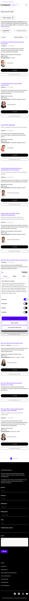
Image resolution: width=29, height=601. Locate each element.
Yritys (2, 519)
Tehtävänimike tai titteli (7, 528)
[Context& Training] (6, 4)
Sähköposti (4, 503)
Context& (7, 598)
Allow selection (14, 322)
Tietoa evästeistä (4, 579)
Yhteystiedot (3, 566)
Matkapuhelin (4, 511)
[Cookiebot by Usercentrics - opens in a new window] (21, 272)
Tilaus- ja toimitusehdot (6, 576)
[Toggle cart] (23, 4)
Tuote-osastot (7, 17)
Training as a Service (5, 26)
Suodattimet (5, 30)
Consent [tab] (5, 276)
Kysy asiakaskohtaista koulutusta (14, 74)
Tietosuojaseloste (4, 582)
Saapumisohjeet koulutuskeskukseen (9, 572)
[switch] (25, 304)
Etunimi (3, 487)
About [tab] (23, 276)
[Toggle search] (20, 4)
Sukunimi (3, 495)
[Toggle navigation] (26, 4)
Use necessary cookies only (14, 327)
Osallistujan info (4, 569)
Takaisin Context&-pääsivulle (7, 1)
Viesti (2, 536)
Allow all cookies (14, 318)
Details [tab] (14, 276)
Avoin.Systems (16, 598)
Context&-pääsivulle (5, 585)
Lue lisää (14, 70)
